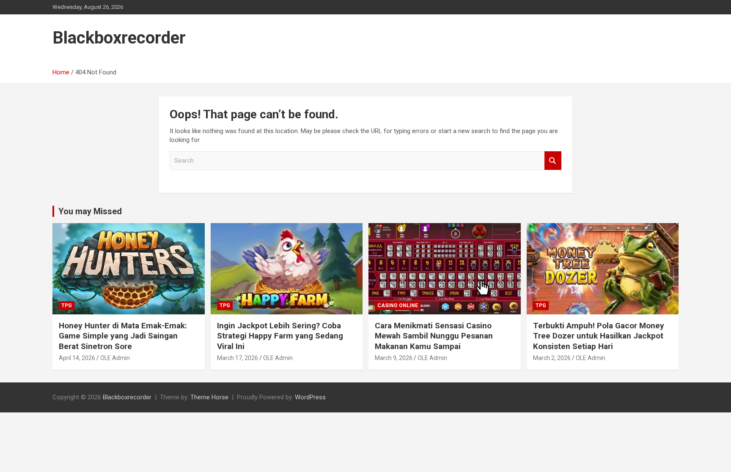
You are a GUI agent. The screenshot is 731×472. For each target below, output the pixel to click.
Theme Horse (209, 397)
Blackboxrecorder (119, 38)
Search (552, 160)
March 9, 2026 (393, 358)
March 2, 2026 (552, 358)
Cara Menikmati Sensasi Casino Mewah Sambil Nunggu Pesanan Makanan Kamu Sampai (434, 336)
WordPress (310, 397)
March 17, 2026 (237, 358)
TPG (66, 305)
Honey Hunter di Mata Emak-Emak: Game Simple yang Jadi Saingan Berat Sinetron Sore (123, 336)
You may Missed (90, 211)
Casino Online (397, 305)
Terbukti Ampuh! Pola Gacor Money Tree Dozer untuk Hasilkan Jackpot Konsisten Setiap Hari (598, 336)
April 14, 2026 (77, 358)
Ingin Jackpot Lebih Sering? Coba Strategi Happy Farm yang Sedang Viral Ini (280, 336)
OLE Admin (115, 358)
